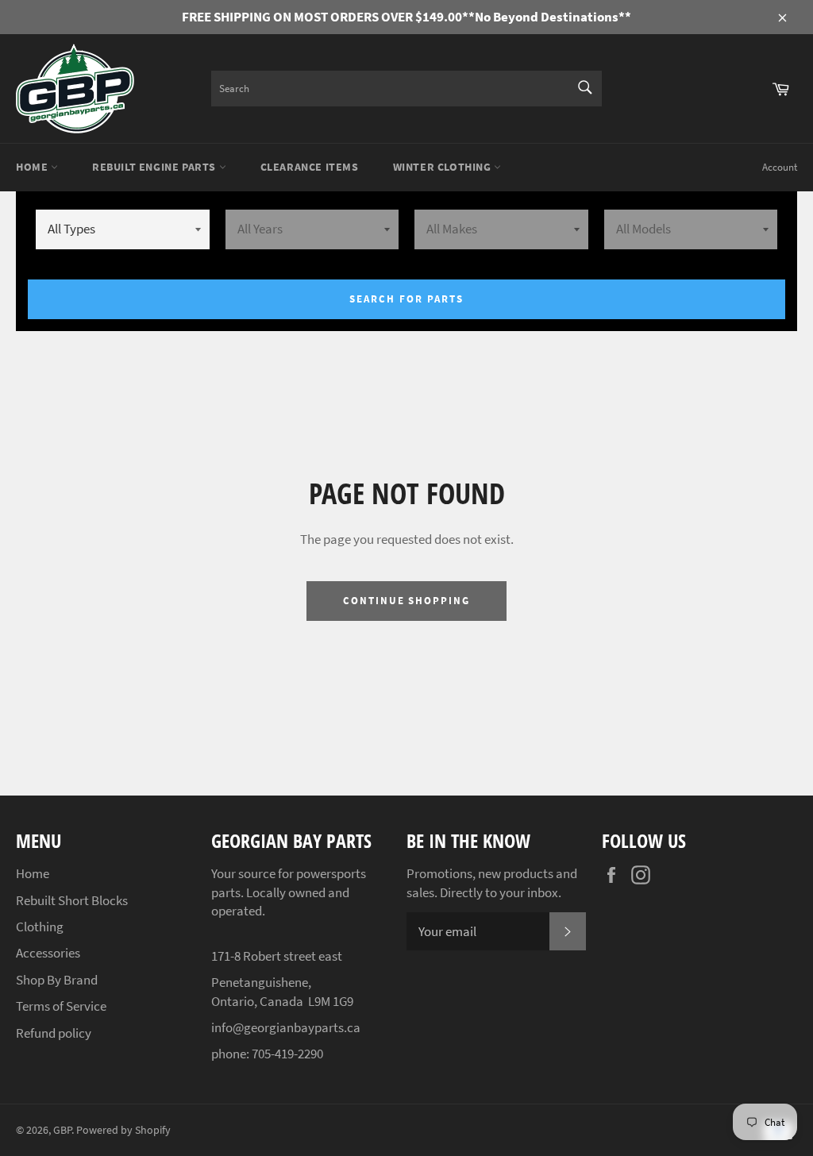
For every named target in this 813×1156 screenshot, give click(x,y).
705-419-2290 (287, 1053)
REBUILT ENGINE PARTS (155, 167)
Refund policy (53, 1033)
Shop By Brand (57, 979)
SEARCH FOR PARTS (406, 299)
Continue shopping (406, 600)
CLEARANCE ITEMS (309, 167)
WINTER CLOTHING (444, 167)
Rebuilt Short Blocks (72, 900)
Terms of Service (61, 1006)
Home (33, 167)
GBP (62, 1130)
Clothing (40, 926)
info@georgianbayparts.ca (285, 1027)
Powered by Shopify (123, 1130)
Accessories (48, 952)
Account (779, 167)
